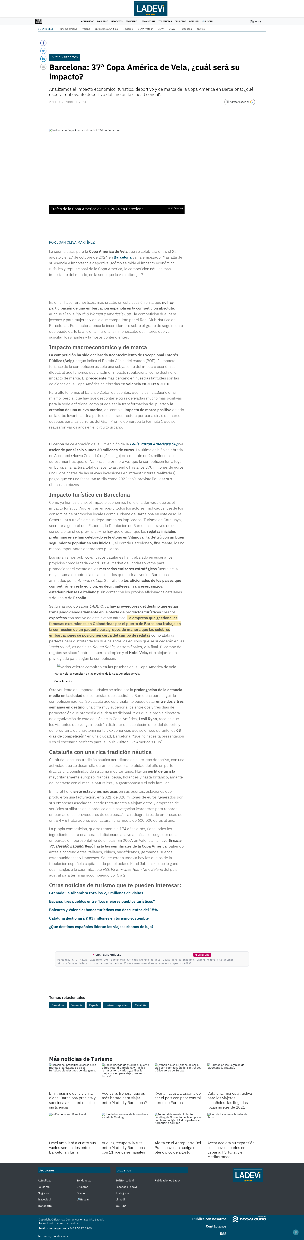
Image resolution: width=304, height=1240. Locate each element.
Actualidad (87, 21)
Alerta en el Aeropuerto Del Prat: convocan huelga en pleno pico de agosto (178, 1147)
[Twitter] (43, 51)
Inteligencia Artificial (106, 28)
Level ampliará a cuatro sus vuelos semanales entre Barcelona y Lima (72, 1147)
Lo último (102, 21)
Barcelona (123, 257)
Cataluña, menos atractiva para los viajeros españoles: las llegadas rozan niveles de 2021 (229, 1100)
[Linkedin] (43, 59)
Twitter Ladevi (125, 1180)
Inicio (56, 57)
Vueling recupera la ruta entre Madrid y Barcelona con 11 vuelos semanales (123, 1147)
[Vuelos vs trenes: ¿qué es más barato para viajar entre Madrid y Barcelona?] (125, 1076)
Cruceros (180, 21)
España (94, 1005)
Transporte (148, 21)
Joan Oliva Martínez (76, 242)
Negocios (116, 21)
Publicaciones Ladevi (168, 1180)
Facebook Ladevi (126, 1187)
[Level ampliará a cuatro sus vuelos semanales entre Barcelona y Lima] (73, 1126)
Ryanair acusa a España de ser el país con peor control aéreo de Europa (178, 1098)
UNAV (172, 28)
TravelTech (132, 21)
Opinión (194, 21)
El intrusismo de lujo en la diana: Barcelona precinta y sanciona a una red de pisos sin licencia (73, 1100)
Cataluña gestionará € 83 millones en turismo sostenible (99, 918)
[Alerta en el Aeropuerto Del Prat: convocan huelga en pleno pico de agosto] (178, 1126)
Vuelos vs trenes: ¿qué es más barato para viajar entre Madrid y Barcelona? (124, 1098)
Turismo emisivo (68, 28)
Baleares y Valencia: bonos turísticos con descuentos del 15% (103, 909)
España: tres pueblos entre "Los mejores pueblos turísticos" (102, 901)
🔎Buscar (207, 21)
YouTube (121, 1205)
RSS (223, 1233)
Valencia (76, 1005)
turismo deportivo (116, 1005)
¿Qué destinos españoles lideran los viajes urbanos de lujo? (101, 926)
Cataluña (140, 1005)
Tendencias (165, 21)
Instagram (122, 1193)
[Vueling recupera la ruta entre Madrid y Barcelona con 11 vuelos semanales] (125, 1126)
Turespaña (186, 28)
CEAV (161, 28)
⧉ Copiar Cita (202, 955)
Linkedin (121, 1199)
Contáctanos (216, 1226)
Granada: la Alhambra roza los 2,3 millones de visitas (96, 892)
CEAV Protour (145, 28)
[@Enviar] (43, 67)
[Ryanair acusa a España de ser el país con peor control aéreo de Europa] (178, 1076)
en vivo (201, 28)
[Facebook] (43, 43)
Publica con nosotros (209, 1218)
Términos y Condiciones (53, 1236)
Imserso (128, 28)
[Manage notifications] (296, 1232)
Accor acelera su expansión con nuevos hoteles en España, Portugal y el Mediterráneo (230, 1149)
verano (86, 28)
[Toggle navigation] (45, 21)
